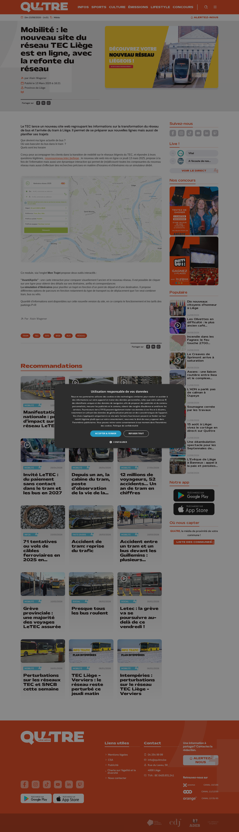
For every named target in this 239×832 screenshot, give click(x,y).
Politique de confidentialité (125, 425)
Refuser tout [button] (136, 433)
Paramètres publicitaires (84, 422)
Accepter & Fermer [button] (105, 433)
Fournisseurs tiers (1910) (94, 409)
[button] (119, 442)
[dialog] (119, 416)
